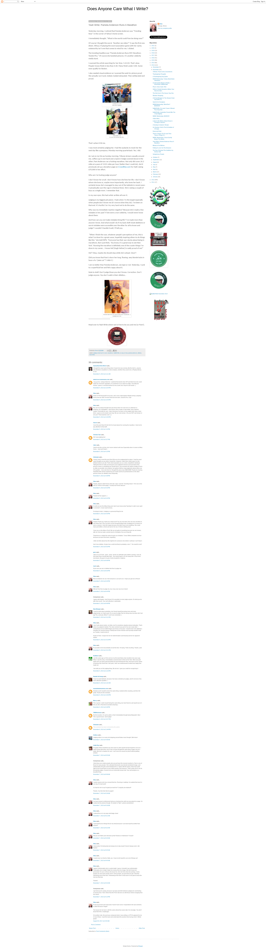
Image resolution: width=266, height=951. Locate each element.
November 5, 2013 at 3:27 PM (101, 439)
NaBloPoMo (116, 353)
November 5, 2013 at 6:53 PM (101, 546)
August (155, 162)
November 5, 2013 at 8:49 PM (101, 603)
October (155, 157)
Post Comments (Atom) (102, 931)
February (155, 174)
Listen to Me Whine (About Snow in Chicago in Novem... (162, 121)
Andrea (95, 735)
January (155, 176)
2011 (153, 182)
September (156, 159)
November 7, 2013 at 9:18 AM (101, 793)
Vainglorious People (158, 154)
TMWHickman (97, 712)
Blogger (140, 946)
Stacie (95, 422)
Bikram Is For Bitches (159, 145)
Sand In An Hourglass (159, 102)
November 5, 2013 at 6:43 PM (101, 513)
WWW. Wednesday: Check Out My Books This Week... (162, 138)
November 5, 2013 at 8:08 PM (101, 560)
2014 (153, 62)
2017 (153, 55)
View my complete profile (165, 28)
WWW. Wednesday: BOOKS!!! (161, 116)
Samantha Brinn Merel (99, 366)
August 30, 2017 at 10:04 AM (101, 921)
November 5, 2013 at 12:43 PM (102, 400)
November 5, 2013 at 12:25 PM (102, 388)
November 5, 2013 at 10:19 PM (102, 640)
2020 (153, 48)
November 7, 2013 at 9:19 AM (101, 805)
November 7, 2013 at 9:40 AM (101, 860)
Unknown (96, 457)
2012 (153, 179)
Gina (94, 393)
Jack (94, 566)
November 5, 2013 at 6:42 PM (101, 488)
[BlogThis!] (110, 351)
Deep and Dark (157, 131)
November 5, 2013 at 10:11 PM (102, 617)
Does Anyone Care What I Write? (117, 8)
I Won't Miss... (156, 118)
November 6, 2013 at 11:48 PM (102, 729)
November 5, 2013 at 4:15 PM (101, 451)
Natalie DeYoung (98, 676)
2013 (153, 65)
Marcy (95, 700)
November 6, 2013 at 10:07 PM (102, 719)
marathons (110, 353)
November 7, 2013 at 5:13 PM (101, 897)
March (155, 172)
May (154, 167)
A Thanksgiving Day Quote (160, 76)
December (156, 67)
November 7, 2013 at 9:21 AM (101, 816)
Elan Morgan (97, 609)
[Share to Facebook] (114, 351)
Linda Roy (96, 745)
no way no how (124, 353)
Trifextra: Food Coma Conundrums (162, 71)
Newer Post (92, 928)
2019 (153, 50)
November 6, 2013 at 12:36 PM (102, 695)
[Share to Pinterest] (116, 351)
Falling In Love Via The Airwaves (162, 148)
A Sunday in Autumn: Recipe (161, 125)
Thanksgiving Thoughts (159, 74)
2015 (153, 60)
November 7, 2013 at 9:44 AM (101, 883)
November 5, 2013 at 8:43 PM (101, 581)
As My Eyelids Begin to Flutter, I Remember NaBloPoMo (161, 83)
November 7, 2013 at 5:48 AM (101, 739)
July (154, 164)
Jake (94, 445)
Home (117, 928)
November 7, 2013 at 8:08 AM (101, 774)
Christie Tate (97, 434)
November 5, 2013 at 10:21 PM (102, 650)
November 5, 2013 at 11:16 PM (102, 671)
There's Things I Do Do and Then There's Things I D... (162, 134)
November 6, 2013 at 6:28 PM (101, 707)
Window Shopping (158, 95)
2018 (153, 53)
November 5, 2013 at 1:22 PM (101, 429)
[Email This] (108, 351)
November (156, 69)
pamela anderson (132, 353)
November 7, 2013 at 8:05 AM (101, 755)
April (154, 169)
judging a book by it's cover (100, 353)
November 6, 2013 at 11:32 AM (102, 683)
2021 (153, 45)
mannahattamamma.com (100, 688)
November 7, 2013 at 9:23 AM (101, 838)
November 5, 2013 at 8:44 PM (101, 591)
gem (94, 552)
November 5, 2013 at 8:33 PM (101, 570)
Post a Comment (95, 924)
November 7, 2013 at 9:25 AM (101, 850)
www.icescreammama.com (101, 379)
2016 (153, 58)
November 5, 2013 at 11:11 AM (101, 374)
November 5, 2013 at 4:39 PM (101, 476)
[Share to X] (112, 351)
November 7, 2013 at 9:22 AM (101, 828)
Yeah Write (92, 354)
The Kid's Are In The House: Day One (163, 93)
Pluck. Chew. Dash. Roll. (160, 87)
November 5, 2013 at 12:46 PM (102, 417)
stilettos (139, 353)
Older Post (142, 928)
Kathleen (96, 655)
